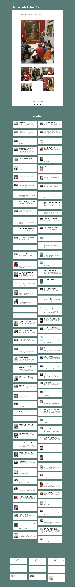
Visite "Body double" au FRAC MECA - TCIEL (26, 505)
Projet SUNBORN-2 (22, 385)
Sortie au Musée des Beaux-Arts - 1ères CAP (51, 492)
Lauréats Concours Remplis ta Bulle (50, 538)
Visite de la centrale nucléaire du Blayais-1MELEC (51, 228)
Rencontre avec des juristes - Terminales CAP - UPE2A (52, 203)
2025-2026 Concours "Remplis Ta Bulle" (38, 577)
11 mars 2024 (34, 101)
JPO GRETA (21, 308)
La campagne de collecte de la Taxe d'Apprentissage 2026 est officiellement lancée (52, 529)
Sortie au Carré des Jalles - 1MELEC (50, 288)
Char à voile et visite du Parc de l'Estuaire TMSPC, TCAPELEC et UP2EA (26, 273)
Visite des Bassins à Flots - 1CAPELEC (50, 356)
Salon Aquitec (21, 479)
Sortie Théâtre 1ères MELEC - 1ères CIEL (25, 433)
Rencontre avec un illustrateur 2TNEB (25, 376)
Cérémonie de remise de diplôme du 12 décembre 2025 (51, 456)
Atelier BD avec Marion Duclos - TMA (25, 321)
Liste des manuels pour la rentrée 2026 (58, 569)
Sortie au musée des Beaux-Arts (24, 175)
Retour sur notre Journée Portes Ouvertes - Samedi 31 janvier (51, 483)
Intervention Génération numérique (25, 514)
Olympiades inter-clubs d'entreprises (25, 158)
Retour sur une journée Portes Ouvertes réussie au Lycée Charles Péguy (27, 348)
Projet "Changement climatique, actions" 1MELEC (51, 392)
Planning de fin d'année (39, 568)
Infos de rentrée (21, 246)
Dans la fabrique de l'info (23, 533)
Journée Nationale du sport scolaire (50, 419)
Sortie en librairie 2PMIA (48, 519)
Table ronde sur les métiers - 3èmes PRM (51, 327)
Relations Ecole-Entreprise (48, 139)
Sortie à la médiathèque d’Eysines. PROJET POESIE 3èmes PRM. (51, 148)
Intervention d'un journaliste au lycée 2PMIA (26, 192)
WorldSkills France (47, 400)
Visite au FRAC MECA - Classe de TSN (25, 339)
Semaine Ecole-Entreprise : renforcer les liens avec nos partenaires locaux (26, 443)
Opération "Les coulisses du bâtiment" (50, 131)
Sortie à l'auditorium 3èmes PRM (24, 470)
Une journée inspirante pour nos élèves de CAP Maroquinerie (52, 511)
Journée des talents (47, 382)
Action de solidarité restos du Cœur (25, 461)
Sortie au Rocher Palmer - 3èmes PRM (25, 452)
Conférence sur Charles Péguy (24, 357)
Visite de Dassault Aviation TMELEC (50, 270)
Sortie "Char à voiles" (22, 122)
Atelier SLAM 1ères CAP (22, 184)
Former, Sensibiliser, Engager (24, 487)
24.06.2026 (56, 559)
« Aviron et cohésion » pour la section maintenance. (25, 254)
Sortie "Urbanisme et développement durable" (27, 139)
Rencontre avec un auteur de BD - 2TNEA (26, 290)
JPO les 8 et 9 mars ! (47, 166)
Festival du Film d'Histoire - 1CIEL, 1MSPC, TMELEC (52, 446)
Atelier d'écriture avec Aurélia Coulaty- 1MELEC (27, 299)
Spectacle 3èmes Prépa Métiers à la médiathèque (25, 367)
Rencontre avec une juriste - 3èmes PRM (26, 330)
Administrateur (41, 101)
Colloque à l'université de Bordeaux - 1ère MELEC (52, 244)
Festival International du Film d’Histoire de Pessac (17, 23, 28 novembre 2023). (51, 157)
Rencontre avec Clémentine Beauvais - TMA (51, 318)
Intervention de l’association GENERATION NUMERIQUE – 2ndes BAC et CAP (26, 149)
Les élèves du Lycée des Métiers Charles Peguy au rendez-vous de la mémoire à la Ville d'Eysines (27, 524)
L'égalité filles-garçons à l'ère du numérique (26, 228)
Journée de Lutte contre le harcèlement (51, 437)
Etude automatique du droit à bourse (59, 561)
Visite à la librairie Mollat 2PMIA (49, 373)
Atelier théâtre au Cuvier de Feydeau (50, 218)
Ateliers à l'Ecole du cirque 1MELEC (50, 261)
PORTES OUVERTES (47, 464)
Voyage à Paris (21, 131)
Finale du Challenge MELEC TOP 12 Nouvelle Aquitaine (51, 410)
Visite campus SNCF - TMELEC (49, 252)
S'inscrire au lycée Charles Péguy (39, 561)
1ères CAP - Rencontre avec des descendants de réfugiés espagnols (52, 298)
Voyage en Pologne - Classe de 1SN (25, 210)
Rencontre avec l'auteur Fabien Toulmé (25, 166)
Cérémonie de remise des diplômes (50, 279)
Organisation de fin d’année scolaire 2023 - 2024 (51, 237)
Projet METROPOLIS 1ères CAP (49, 501)
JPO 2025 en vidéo (22, 411)
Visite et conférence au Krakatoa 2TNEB (51, 185)
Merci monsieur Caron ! (48, 365)
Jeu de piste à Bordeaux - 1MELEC (50, 122)
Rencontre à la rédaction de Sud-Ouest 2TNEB (27, 201)
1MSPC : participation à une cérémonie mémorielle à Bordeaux (50, 428)
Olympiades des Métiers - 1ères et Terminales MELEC (26, 263)
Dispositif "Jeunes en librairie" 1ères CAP (51, 193)
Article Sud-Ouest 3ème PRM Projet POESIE (51, 212)
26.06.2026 (17, 559)
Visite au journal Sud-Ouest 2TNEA (50, 176)
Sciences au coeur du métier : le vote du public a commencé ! (27, 219)
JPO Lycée (20, 315)
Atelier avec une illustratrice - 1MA (50, 474)
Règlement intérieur (19, 560)
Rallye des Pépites (47, 347)
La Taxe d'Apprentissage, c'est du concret (26, 424)
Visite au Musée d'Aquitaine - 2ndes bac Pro (26, 496)
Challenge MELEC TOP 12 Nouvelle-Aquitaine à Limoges (26, 238)
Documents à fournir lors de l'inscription (20, 568)
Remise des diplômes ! (23, 282)
